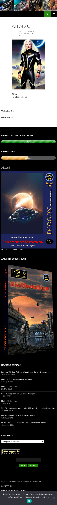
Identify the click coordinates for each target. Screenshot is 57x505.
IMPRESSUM (6, 486)
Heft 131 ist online (9, 386)
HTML (15, 249)
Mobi (21, 249)
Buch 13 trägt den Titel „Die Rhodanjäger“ (18, 394)
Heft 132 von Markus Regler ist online (16, 379)
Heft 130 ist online (9, 401)
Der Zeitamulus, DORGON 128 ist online (18, 415)
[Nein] (53, 498)
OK (29, 501)
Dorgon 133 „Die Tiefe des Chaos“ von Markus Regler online (26, 372)
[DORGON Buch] (28, 310)
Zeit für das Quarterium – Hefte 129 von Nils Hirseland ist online (28, 408)
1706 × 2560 (25, 34)
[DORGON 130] (28, 209)
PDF (10, 249)
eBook (3, 249)
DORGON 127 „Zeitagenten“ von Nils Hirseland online (23, 422)
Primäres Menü (54, 14)
